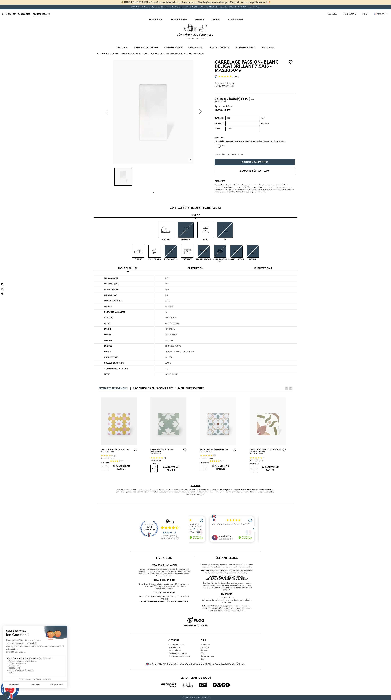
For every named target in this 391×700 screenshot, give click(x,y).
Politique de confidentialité (179, 656)
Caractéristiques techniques (229, 155)
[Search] (49, 14)
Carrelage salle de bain (116, 369)
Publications (263, 268)
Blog (202, 659)
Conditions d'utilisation (177, 653)
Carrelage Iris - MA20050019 (214, 449)
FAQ (203, 653)
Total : (218, 129)
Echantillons (205, 644)
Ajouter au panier (255, 162)
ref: (217, 86)
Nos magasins (174, 647)
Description (195, 268)
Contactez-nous (207, 656)
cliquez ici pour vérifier (229, 664)
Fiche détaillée (128, 268)
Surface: (219, 118)
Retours (204, 650)
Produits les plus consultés (153, 388)
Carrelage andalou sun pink (115, 449)
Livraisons (205, 647)
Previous (286, 388)
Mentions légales (175, 650)
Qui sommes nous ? (176, 644)
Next (290, 388)
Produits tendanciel (113, 388)
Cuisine (168, 352)
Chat (260, 492)
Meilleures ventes (191, 388)
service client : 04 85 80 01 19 (16, 14)
